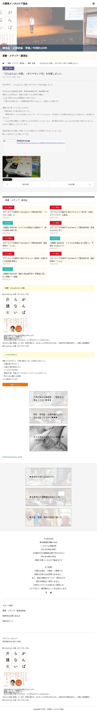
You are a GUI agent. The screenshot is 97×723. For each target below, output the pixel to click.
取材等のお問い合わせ (11, 616)
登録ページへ (15, 385)
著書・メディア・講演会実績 (14, 611)
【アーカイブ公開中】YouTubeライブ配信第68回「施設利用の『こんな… (25, 244)
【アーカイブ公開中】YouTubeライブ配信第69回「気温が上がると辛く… (72, 228)
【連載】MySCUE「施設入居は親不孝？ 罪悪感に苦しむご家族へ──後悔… (24, 275)
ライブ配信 (8, 207)
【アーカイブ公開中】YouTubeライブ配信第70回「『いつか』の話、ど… (25, 213)
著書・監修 (16, 77)
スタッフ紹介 (8, 605)
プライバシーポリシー (10, 638)
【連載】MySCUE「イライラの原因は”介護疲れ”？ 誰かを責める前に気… (24, 228)
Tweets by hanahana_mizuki (12, 457)
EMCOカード (8, 621)
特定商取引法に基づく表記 (12, 641)
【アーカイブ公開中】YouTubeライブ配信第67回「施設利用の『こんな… (72, 259)
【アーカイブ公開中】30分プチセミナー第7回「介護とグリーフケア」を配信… (71, 213)
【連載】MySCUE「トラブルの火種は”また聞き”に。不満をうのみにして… (72, 244)
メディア (7, 223)
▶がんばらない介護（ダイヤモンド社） (16, 294)
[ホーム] (3, 63)
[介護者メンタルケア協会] (15, 4)
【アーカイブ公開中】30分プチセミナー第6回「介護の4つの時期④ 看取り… (25, 259)
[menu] (93, 3)
